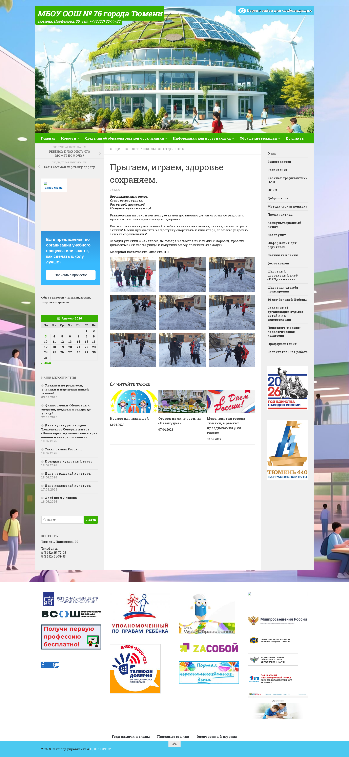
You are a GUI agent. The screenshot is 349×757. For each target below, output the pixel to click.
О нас (271, 153)
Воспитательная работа (287, 352)
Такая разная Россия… (63, 449)
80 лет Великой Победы (287, 300)
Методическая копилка (287, 206)
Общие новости (125, 149)
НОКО (272, 190)
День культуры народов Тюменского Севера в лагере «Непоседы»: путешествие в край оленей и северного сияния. (69, 431)
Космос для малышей (129, 418)
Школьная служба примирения (282, 289)
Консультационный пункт (284, 225)
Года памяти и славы (131, 736)
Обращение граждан (258, 138)
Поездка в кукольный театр (68, 461)
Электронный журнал (217, 736)
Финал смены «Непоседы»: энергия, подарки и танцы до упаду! (66, 409)
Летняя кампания (282, 255)
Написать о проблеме (71, 275)
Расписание (277, 170)
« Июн (46, 363)
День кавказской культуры (68, 485)
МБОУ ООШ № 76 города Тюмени (99, 13)
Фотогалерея (278, 263)
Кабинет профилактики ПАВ (287, 180)
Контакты (295, 138)
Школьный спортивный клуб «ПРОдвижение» (282, 275)
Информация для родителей (282, 245)
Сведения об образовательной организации (124, 138)
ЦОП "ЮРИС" (100, 749)
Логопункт (276, 235)
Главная (48, 138)
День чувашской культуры (68, 473)
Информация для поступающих (202, 138)
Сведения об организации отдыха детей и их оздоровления (285, 314)
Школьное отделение (163, 149)
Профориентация (282, 344)
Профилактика (279, 214)
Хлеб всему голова (61, 498)
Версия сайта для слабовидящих (279, 10)
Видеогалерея (279, 162)
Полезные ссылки (173, 736)
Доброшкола (277, 198)
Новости (68, 138)
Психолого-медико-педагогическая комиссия (284, 331)
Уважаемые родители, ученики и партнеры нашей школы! (65, 389)
